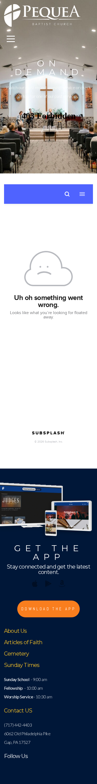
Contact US (18, 710)
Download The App (48, 608)
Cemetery (16, 653)
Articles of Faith (23, 642)
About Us (15, 631)
